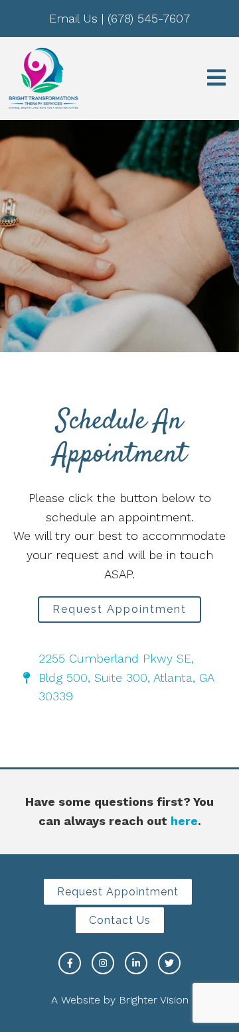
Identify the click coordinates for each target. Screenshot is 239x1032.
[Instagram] (103, 963)
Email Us (73, 18)
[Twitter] (169, 963)
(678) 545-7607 (149, 18)
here (184, 821)
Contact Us (120, 920)
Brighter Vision (154, 1000)
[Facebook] (69, 963)
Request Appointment (119, 609)
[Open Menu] (216, 78)
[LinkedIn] (136, 963)
